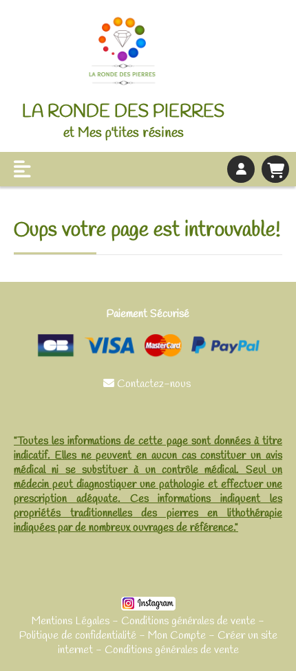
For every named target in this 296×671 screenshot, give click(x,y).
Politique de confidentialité (77, 635)
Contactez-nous (148, 384)
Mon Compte (177, 635)
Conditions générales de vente (188, 621)
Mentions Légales (70, 621)
